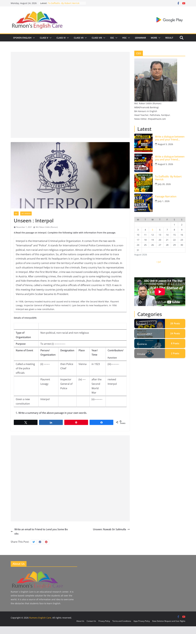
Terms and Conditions (121, 621)
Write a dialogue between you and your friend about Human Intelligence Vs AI (170, 138)
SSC (112, 37)
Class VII (78, 37)
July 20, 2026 (164, 184)
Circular (141, 353)
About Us (80, 621)
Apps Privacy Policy (142, 621)
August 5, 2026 (165, 144)
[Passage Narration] (143, 203)
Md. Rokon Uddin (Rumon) (47, 227)
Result (169, 37)
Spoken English (22, 37)
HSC (124, 37)
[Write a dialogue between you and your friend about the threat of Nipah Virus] (143, 163)
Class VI (61, 37)
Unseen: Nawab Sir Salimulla (109, 529)
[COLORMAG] (37, 571)
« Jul (158, 261)
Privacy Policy (104, 621)
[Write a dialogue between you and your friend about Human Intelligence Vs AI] (143, 143)
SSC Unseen (25, 213)
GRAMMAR (140, 37)
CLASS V (44, 37)
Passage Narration (165, 196)
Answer (141, 324)
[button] (33, 38)
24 (175, 333)
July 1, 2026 (164, 201)
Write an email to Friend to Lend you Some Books (41, 531)
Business (142, 343)
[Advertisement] (70, 73)
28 (175, 323)
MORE (154, 37)
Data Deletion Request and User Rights (168, 621)
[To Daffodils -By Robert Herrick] (143, 183)
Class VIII (97, 37)
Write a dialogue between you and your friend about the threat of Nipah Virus (170, 158)
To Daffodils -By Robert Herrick (63, 3)
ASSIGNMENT (144, 333)
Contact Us (91, 621)
